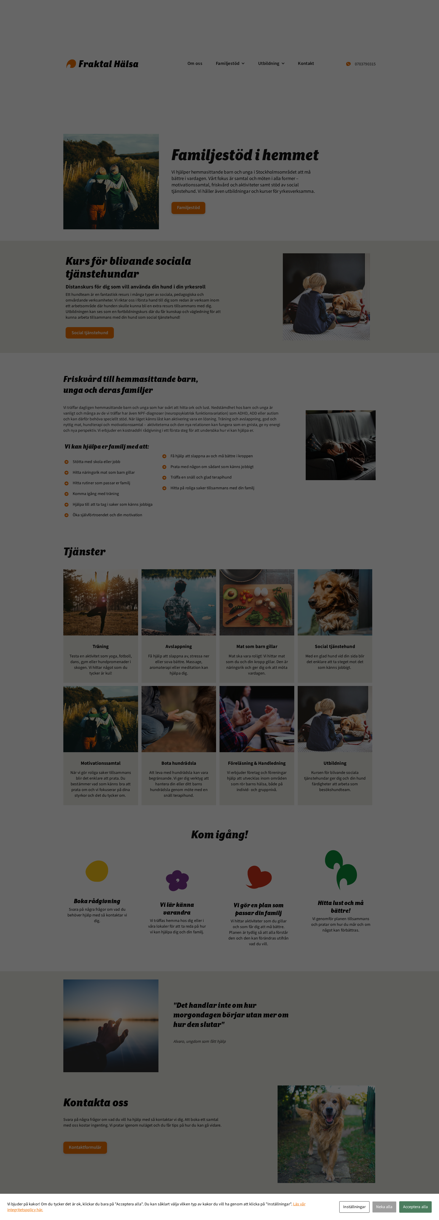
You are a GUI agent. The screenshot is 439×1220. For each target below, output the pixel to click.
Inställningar (354, 1207)
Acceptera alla (415, 1207)
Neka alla (384, 1207)
